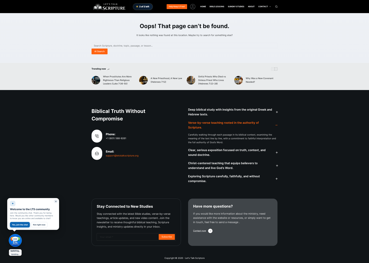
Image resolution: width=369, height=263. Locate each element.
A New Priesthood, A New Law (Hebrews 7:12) (166, 80)
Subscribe (167, 236)
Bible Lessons (217, 6)
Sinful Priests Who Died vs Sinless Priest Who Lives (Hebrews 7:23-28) (212, 80)
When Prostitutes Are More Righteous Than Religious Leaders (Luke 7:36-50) (117, 80)
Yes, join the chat (20, 225)
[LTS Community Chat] (15, 240)
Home (203, 6)
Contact (263, 6)
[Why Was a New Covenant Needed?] (238, 80)
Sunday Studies (236, 6)
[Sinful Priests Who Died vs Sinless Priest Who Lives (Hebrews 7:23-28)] (191, 80)
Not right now (39, 225)
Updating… (15, 251)
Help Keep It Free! (177, 6)
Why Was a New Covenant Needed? (259, 80)
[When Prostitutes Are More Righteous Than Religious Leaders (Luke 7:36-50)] (96, 80)
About (251, 6)
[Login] (192, 6)
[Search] (276, 6)
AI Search (99, 51)
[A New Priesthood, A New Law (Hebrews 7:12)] (143, 80)
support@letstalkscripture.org (122, 155)
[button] (232, 112)
